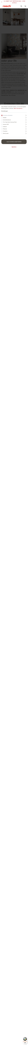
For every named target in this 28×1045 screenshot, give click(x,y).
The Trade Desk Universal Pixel (10, 122)
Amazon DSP (6, 124)
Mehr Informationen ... (18, 108)
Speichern (14, 146)
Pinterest (5, 128)
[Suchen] (21, 6)
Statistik (4, 117)
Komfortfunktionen (7, 119)
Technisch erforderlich (7, 115)
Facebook (5, 131)
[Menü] (25, 6)
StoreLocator (6, 133)
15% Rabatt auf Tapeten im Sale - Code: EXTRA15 (14, 1)
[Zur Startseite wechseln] (7, 6)
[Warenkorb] (23, 5)
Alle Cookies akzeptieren (14, 141)
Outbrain (5, 126)
